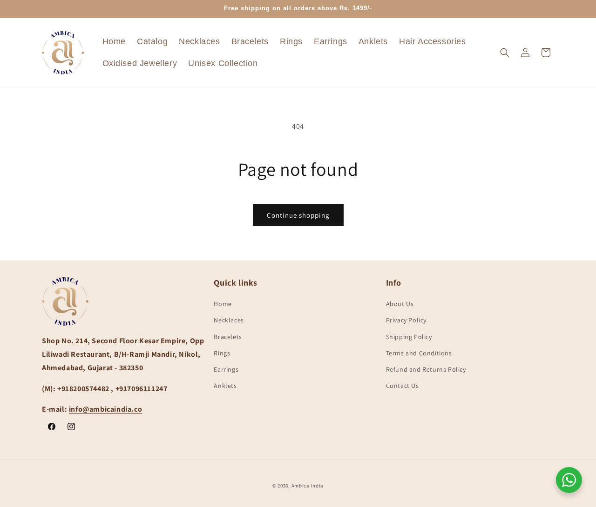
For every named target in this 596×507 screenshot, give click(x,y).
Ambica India (307, 485)
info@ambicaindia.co (105, 409)
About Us (400, 304)
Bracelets (228, 337)
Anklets (225, 386)
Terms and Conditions (419, 353)
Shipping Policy (409, 337)
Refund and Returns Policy (426, 369)
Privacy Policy (406, 320)
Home (222, 304)
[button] (504, 52)
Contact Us (402, 386)
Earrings (226, 369)
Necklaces (229, 320)
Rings (222, 353)
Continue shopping (298, 215)
